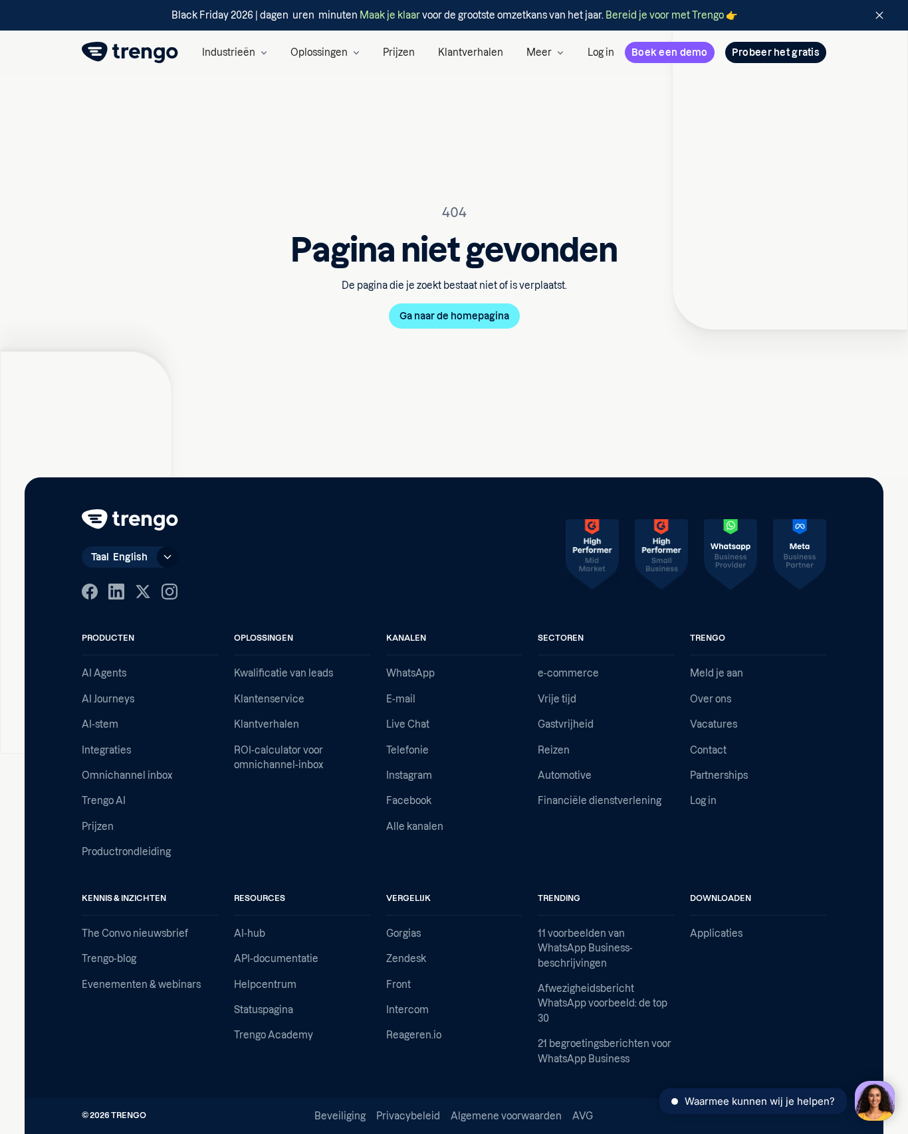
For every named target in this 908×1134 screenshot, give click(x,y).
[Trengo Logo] (130, 519)
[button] (234, 52)
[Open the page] (454, 15)
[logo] (130, 52)
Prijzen (399, 52)
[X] (143, 592)
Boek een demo (669, 52)
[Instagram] (169, 592)
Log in (601, 52)
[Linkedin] (116, 592)
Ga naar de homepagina (454, 316)
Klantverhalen (470, 52)
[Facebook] (90, 592)
